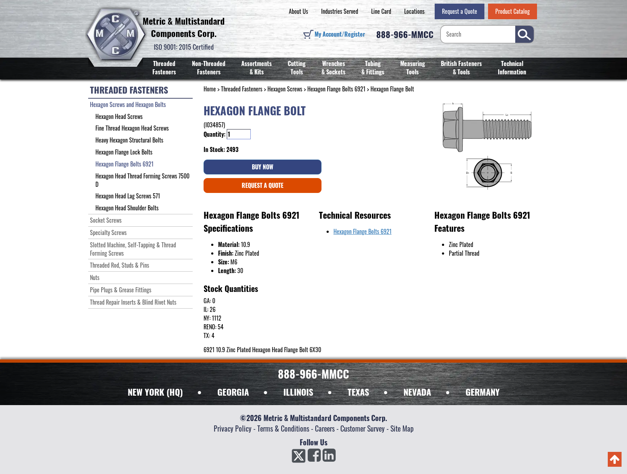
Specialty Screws (108, 232)
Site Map (402, 428)
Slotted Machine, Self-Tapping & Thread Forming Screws (133, 248)
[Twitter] (298, 457)
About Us (298, 11)
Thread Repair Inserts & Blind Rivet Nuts (133, 302)
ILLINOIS (298, 391)
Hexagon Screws (284, 89)
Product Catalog (512, 11)
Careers (325, 428)
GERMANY (483, 391)
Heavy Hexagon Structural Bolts (129, 140)
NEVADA (417, 391)
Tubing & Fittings (372, 67)
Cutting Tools (297, 67)
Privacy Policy (232, 428)
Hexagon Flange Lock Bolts (123, 152)
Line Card (381, 11)
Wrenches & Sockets (333, 67)
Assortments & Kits (256, 67)
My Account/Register (340, 34)
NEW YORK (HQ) (155, 391)
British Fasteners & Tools (461, 67)
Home (210, 89)
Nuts (94, 277)
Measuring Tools (412, 67)
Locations (414, 11)
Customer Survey (362, 428)
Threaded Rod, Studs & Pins (119, 265)
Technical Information (512, 67)
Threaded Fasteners (164, 67)
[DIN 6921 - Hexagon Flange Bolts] (487, 145)
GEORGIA (233, 391)
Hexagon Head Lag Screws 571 (127, 195)
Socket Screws (106, 220)
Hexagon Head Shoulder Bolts (127, 207)
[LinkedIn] (329, 457)
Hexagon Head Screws (119, 116)
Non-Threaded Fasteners (208, 67)
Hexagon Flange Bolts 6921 (336, 89)
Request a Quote (459, 11)
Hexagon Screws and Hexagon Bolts (128, 104)
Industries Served (339, 11)
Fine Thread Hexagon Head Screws (132, 128)
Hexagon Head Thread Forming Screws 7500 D (142, 180)
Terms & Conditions (283, 428)
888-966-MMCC (405, 34)
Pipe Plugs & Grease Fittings (120, 289)
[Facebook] (314, 457)
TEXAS (358, 391)
